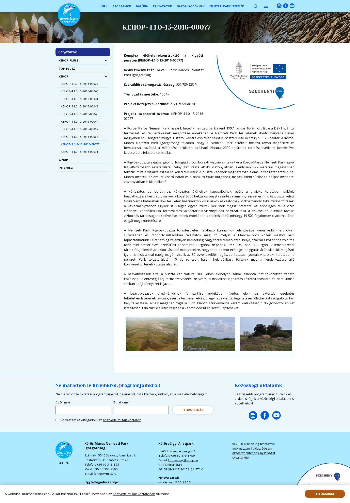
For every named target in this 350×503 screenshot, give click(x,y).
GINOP (63, 160)
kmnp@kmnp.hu (105, 473)
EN (67, 463)
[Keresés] (255, 6)
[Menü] (265, 6)
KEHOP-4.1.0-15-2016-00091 (79, 152)
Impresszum (241, 448)
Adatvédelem (262, 448)
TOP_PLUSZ (67, 68)
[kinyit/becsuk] (105, 60)
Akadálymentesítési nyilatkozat (253, 453)
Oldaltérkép (240, 457)
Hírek (103, 6)
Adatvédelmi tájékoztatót (122, 420)
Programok (122, 6)
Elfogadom (325, 494)
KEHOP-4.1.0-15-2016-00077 (80, 144)
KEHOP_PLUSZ (68, 60)
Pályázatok (162, 6)
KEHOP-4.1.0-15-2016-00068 (79, 137)
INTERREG (66, 168)
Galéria (142, 6)
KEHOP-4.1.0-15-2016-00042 (79, 106)
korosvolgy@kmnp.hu (183, 460)
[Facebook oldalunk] (285, 6)
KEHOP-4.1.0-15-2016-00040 (79, 91)
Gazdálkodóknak (191, 6)
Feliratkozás (192, 410)
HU (61, 463)
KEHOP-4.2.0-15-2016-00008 (79, 84)
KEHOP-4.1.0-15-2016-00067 (79, 129)
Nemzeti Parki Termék (227, 6)
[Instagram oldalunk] (279, 6)
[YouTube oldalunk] (292, 6)
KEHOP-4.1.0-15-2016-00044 (79, 121)
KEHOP (63, 76)
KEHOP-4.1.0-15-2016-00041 (79, 99)
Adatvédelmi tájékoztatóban (134, 494)
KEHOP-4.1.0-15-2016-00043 (79, 114)
